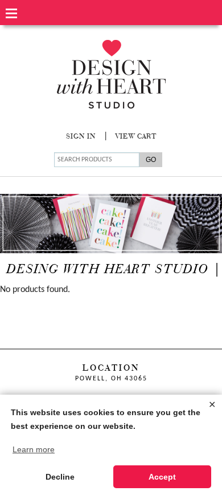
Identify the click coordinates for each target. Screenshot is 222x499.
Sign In (81, 137)
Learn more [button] (34, 449)
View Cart (136, 137)
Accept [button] (162, 476)
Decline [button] (60, 476)
